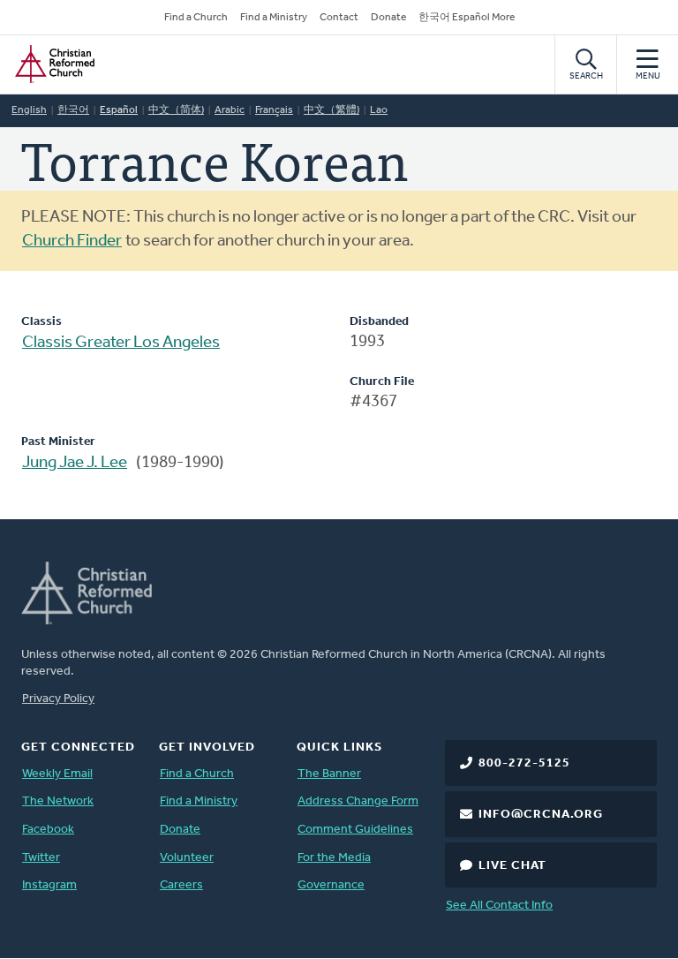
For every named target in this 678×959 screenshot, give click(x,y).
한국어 (73, 110)
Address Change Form (358, 801)
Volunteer (187, 858)
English (29, 110)
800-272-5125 (524, 763)
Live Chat (512, 865)
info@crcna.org (540, 814)
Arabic (230, 110)
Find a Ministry (273, 17)
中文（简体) (176, 110)
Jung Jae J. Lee (74, 463)
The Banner (329, 774)
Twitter (41, 858)
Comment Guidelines (355, 829)
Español (119, 110)
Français (274, 110)
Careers (181, 885)
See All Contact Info (499, 905)
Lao (379, 110)
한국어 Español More (466, 17)
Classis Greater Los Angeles (121, 343)
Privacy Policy (58, 699)
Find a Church (196, 17)
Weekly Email (57, 774)
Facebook (48, 829)
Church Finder (72, 241)
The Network (58, 801)
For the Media (334, 858)
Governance (331, 885)
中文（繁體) (331, 110)
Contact (339, 17)
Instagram (49, 885)
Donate (388, 17)
